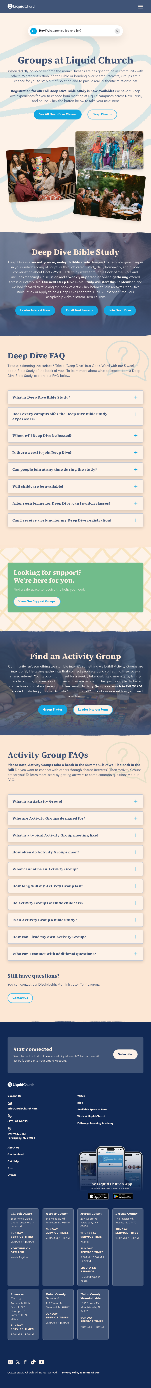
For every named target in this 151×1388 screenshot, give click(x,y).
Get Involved (16, 1154)
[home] (22, 7)
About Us (13, 1147)
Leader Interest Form (35, 310)
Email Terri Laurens (79, 310)
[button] (139, 6)
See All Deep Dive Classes (58, 114)
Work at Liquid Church (91, 1116)
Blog (80, 1103)
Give (10, 1168)
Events (12, 1175)
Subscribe (125, 1054)
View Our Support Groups (37, 601)
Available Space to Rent (92, 1109)
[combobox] (75, 31)
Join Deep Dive (120, 310)
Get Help (13, 1161)
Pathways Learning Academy (95, 1123)
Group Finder (52, 709)
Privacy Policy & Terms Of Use (80, 1372)
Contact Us (20, 998)
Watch (81, 1096)
